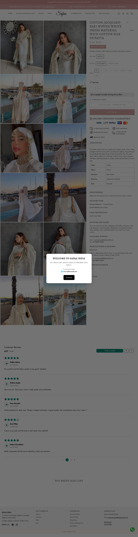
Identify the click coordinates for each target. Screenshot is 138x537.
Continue (69, 277)
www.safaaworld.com (70, 271)
